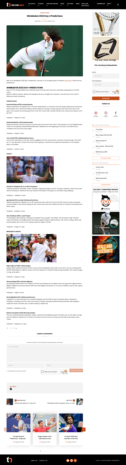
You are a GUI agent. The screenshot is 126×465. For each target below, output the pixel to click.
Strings (41, 4)
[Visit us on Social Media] (67, 460)
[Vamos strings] (105, 49)
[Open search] (118, 4)
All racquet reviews (106, 158)
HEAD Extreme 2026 (101, 152)
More (62, 4)
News (78, 4)
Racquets (31, 4)
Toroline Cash (100, 167)
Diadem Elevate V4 (101, 140)
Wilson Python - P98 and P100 (104, 146)
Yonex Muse (99, 129)
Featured (70, 4)
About (109, 4)
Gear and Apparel (52, 4)
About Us (34, 460)
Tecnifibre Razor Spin (102, 172)
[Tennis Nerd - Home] (15, 5)
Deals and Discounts (85, 4)
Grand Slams (44, 13)
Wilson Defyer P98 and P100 (104, 135)
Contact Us (43, 460)
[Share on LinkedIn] (16, 329)
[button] (6, 429)
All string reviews (105, 184)
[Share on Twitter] (11, 329)
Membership (101, 4)
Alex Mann (44, 21)
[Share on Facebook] (8, 329)
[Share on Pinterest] (13, 329)
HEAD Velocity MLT (101, 178)
